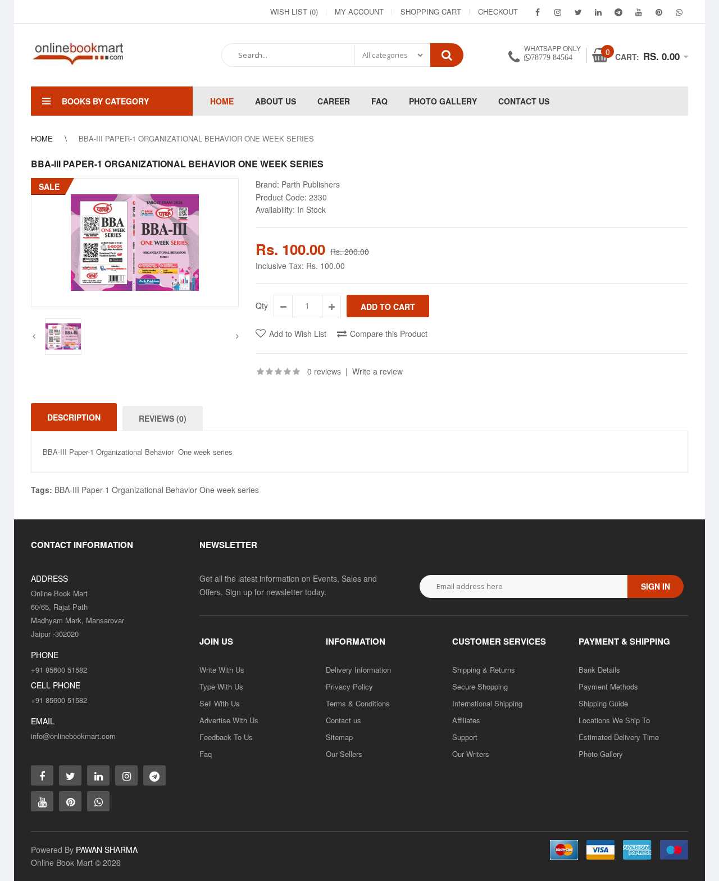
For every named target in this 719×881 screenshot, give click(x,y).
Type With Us (221, 686)
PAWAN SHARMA (107, 849)
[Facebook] (538, 12)
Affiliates (466, 720)
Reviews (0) (162, 418)
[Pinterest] (659, 12)
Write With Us (221, 669)
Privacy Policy (349, 686)
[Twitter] (578, 12)
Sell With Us (219, 703)
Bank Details (599, 669)
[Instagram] (558, 12)
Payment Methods (608, 686)
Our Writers (470, 753)
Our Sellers (344, 753)
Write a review (377, 371)
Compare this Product (388, 333)
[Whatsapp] (98, 801)
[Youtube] (639, 12)
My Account (359, 11)
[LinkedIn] (598, 12)
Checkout (498, 11)
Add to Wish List (297, 333)
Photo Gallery (601, 753)
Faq (205, 753)
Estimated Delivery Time (619, 737)
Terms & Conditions (358, 703)
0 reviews (324, 371)
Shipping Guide (603, 703)
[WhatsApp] (679, 12)
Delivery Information (358, 669)
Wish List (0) (294, 11)
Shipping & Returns (483, 669)
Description (74, 417)
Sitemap (339, 737)
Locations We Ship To (614, 720)
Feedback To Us (226, 737)
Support (464, 737)
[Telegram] (618, 12)
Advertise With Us (228, 720)
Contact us (343, 720)
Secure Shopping (480, 686)
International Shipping (487, 703)
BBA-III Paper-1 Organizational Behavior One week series (156, 489)
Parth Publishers (310, 184)
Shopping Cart (431, 11)
